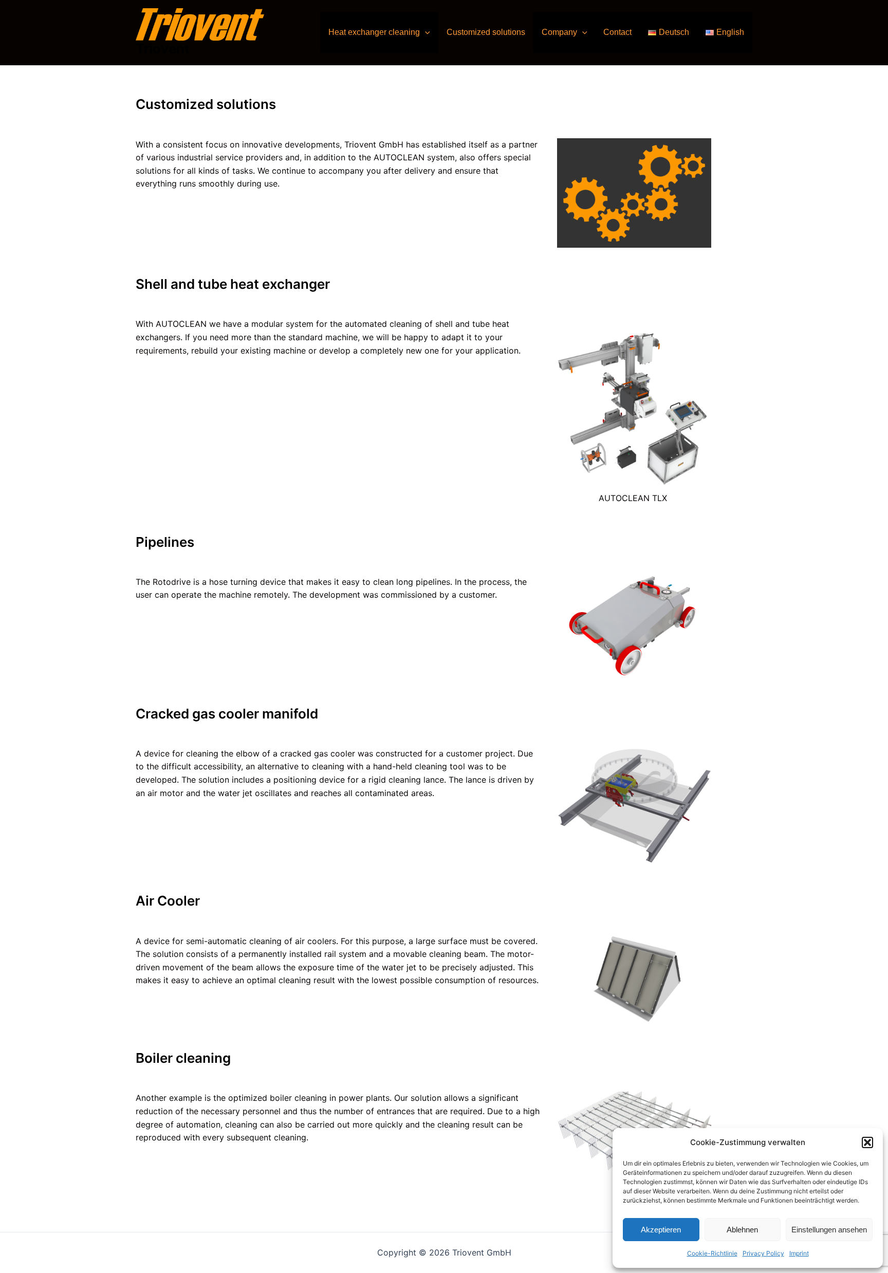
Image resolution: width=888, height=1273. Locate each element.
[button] (867, 1142)
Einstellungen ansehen (829, 1229)
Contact (617, 32)
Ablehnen (742, 1229)
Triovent (163, 49)
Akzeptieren (661, 1229)
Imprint (799, 1253)
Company (559, 32)
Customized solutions (486, 32)
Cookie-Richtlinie (712, 1253)
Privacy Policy (763, 1253)
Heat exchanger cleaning (374, 32)
